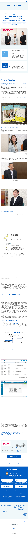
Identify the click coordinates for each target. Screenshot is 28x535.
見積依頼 (20, 486)
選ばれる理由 (9, 505)
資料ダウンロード (6, 480)
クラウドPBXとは (15, 505)
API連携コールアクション (8, 325)
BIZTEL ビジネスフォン (20, 450)
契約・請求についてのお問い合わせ (25, 513)
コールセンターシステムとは (15, 507)
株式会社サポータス (15, 323)
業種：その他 (14, 22)
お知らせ (2, 505)
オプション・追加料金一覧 (25, 510)
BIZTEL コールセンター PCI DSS (6, 507)
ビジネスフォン (4, 22)
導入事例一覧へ (14, 463)
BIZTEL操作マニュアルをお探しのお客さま (25, 506)
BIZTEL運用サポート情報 (25, 508)
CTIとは (14, 506)
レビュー (9, 506)
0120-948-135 (16, 475)
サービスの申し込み (20, 509)
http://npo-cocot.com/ (19, 447)
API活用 (16, 24)
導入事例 (8, 10)
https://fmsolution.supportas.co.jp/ (6, 434)
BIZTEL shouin (5, 511)
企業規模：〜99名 (19, 22)
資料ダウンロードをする (13, 456)
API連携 (18, 451)
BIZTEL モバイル (6, 508)
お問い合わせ (20, 480)
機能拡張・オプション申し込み (25, 511)
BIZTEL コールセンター (6, 505)
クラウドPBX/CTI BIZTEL (4, 10)
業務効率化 (24, 22)
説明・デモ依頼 (6, 486)
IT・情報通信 (9, 22)
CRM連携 (12, 24)
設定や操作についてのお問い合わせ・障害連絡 (25, 515)
